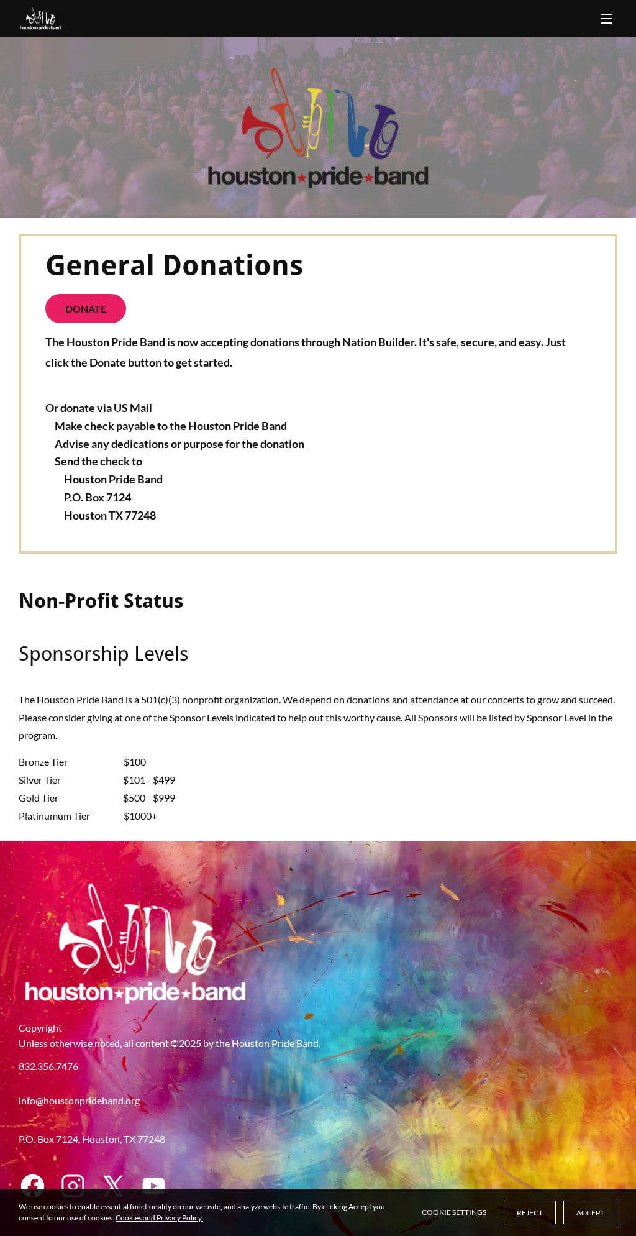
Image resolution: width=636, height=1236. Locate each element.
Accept (590, 1212)
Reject (530, 1212)
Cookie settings (454, 1212)
